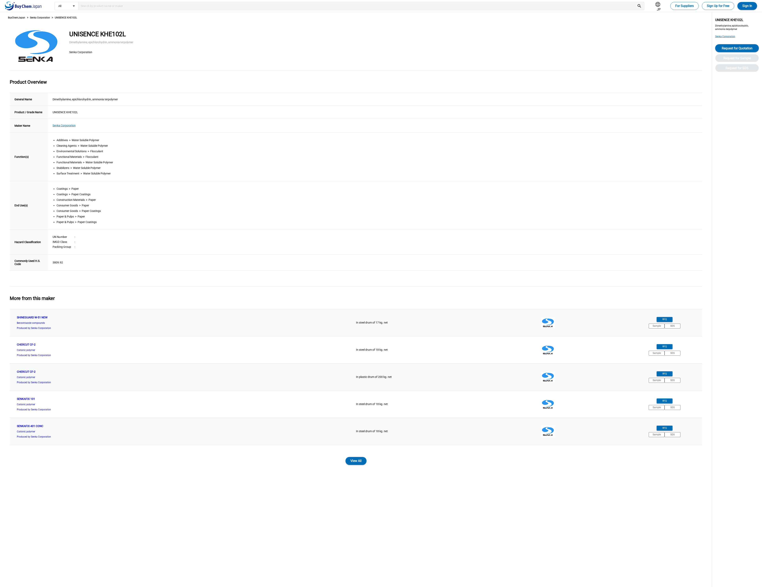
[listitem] (356, 322)
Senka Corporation (40, 17)
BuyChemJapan (16, 17)
